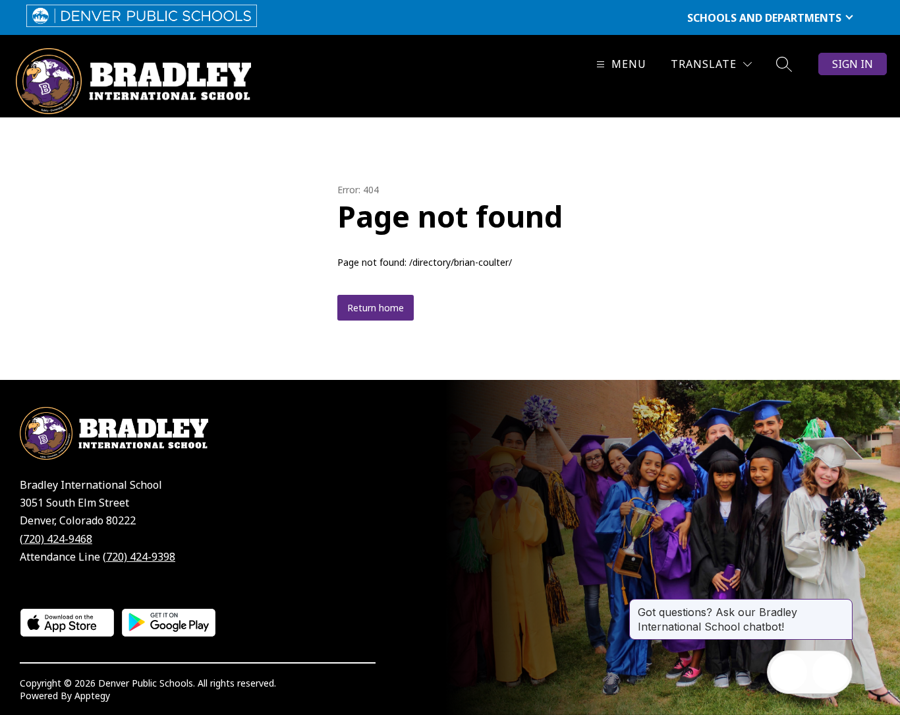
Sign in (852, 64)
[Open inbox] (788, 672)
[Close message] (842, 605)
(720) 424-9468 (56, 539)
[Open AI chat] (830, 672)
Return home (375, 307)
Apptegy (92, 695)
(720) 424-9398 (139, 556)
